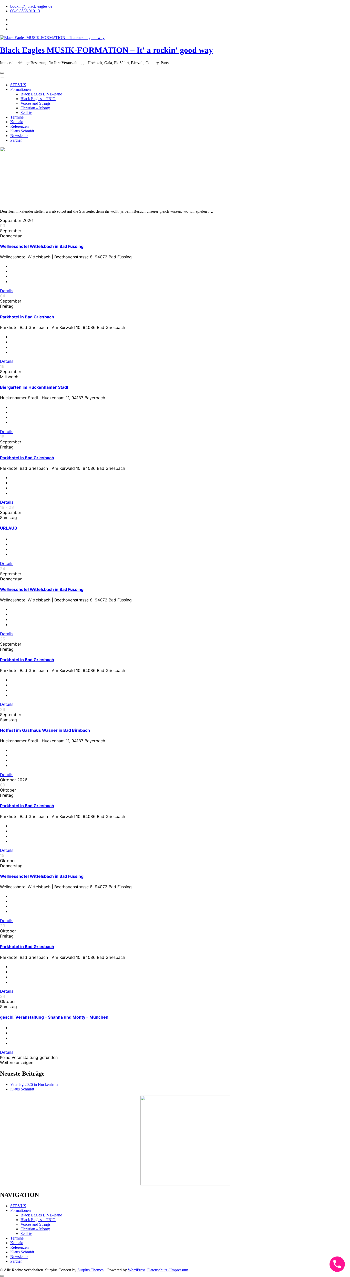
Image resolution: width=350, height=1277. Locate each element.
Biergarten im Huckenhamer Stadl (34, 387)
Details (6, 290)
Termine (17, 117)
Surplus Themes (90, 1270)
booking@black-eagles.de (31, 6)
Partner (16, 140)
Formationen (20, 89)
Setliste (26, 112)
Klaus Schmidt (22, 131)
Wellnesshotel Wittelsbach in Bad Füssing (42, 246)
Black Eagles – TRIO (38, 98)
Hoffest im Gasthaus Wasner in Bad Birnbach (45, 730)
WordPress (136, 1270)
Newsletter (19, 135)
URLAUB (8, 528)
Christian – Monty (35, 108)
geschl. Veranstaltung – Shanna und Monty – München (54, 1017)
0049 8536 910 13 (25, 11)
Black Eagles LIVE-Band (41, 94)
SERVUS (18, 85)
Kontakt (16, 122)
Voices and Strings (35, 103)
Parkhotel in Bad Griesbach (27, 316)
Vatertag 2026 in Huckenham (34, 1084)
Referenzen (19, 126)
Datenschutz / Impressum (167, 1270)
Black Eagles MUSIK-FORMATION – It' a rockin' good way (106, 50)
